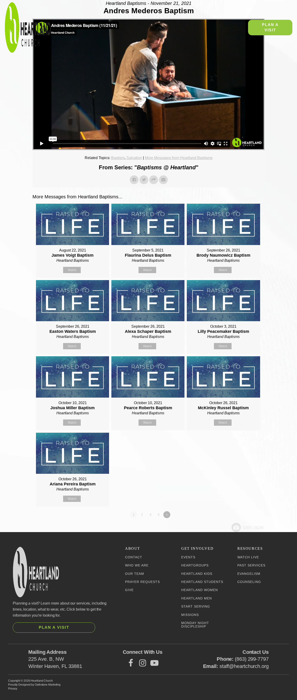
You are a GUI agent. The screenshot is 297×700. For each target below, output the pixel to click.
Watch (72, 270)
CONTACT (133, 557)
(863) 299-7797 (252, 659)
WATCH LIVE (248, 557)
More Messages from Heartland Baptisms (179, 158)
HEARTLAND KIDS (196, 574)
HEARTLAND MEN (196, 598)
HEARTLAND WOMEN (199, 590)
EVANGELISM (248, 574)
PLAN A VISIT (270, 27)
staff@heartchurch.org (244, 666)
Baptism (118, 158)
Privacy (12, 688)
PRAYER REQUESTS (142, 582)
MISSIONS (190, 615)
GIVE (129, 590)
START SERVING (195, 606)
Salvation (134, 158)
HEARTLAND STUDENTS (202, 582)
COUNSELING (249, 582)
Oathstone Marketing (48, 684)
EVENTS (188, 557)
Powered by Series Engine (247, 527)
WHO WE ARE (136, 565)
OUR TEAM (134, 574)
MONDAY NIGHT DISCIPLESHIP (195, 624)
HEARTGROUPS (195, 565)
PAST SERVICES (251, 565)
